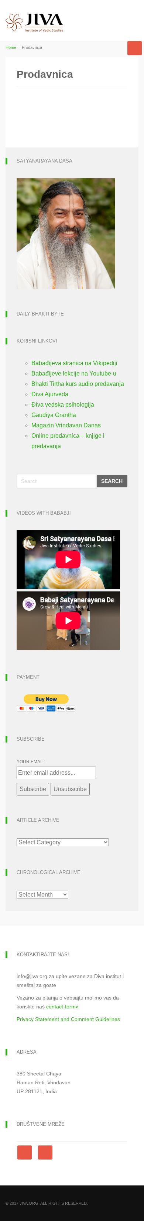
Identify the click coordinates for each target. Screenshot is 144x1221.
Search (112, 481)
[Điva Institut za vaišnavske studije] (34, 16)
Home (11, 47)
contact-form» (62, 1007)
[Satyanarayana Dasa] (66, 233)
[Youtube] (45, 1152)
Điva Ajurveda (49, 394)
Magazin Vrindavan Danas (66, 425)
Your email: (31, 762)
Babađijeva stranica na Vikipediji (74, 363)
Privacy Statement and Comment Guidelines (68, 1019)
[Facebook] (26, 1152)
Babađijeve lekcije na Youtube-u (73, 373)
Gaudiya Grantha (53, 415)
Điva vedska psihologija (62, 404)
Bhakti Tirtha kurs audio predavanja (77, 384)
